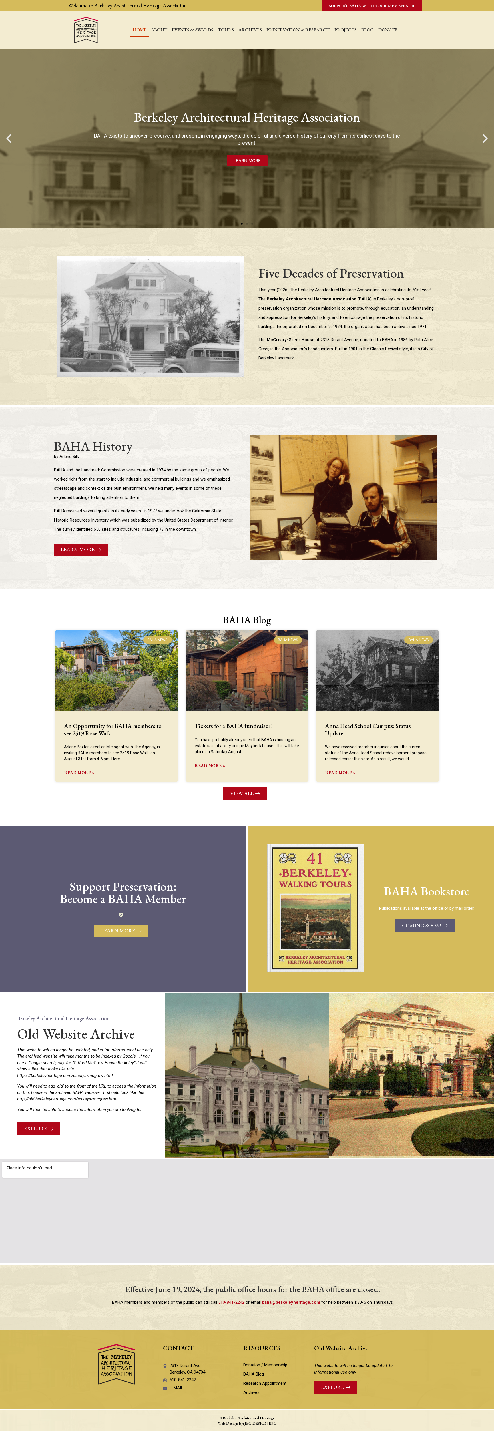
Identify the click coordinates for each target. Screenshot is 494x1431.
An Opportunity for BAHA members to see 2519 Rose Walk (113, 729)
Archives (250, 30)
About (159, 30)
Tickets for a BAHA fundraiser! (233, 726)
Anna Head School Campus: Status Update (368, 729)
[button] (9, 138)
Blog (367, 30)
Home (139, 30)
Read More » (79, 772)
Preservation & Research (298, 30)
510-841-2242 (231, 1302)
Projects (345, 30)
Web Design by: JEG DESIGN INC (247, 1423)
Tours (226, 30)
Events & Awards (192, 30)
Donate (387, 30)
